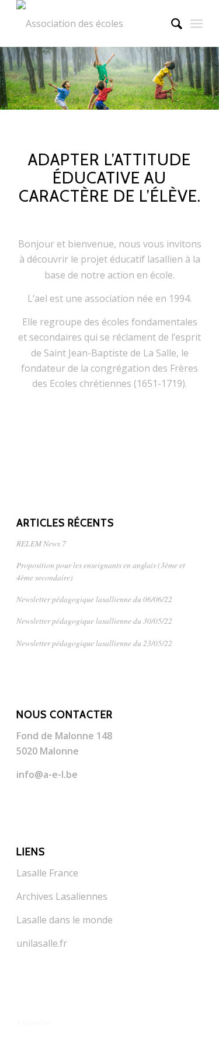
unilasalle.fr (41, 943)
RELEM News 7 (41, 543)
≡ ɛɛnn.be (33, 1022)
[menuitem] (170, 23)
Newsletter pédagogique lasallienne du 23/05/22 (94, 642)
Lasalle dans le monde (64, 919)
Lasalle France (47, 872)
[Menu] (196, 23)
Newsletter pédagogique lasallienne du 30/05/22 (94, 620)
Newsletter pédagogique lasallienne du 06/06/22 (94, 598)
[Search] (170, 23)
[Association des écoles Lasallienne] (90, 23)
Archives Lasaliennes (61, 896)
